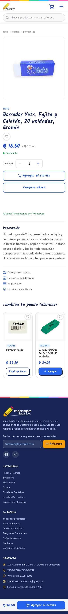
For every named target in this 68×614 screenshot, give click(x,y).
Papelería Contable (13, 492)
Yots (6, 108)
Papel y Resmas (11, 473)
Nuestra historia (11, 523)
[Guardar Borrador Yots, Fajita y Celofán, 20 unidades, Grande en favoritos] (6, 136)
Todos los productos (14, 518)
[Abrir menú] (61, 6)
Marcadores (9, 482)
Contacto (8, 543)
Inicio (5, 31)
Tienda (15, 31)
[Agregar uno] (38, 164)
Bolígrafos (8, 477)
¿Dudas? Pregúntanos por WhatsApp (23, 213)
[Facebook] (6, 454)
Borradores (29, 31)
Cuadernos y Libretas (14, 502)
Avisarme (56, 444)
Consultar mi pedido (14, 548)
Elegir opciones (17, 371)
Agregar (52, 371)
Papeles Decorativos (14, 497)
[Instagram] (15, 454)
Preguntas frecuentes (15, 533)
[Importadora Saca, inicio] (9, 6)
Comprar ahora (34, 187)
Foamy (6, 487)
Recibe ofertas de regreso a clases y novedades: (30, 436)
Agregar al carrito (36, 175)
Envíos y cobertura (13, 528)
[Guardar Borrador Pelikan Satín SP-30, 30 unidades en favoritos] (60, 317)
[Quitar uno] (20, 164)
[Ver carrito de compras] (51, 6)
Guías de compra (12, 538)
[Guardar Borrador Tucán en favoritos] (28, 317)
